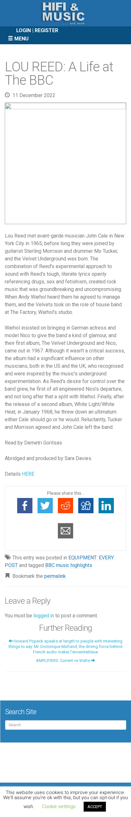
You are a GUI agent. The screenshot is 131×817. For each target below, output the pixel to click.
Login (23, 30)
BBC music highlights (68, 565)
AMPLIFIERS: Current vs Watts (63, 660)
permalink (55, 576)
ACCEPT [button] (94, 806)
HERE (28, 474)
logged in (43, 616)
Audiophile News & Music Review (65, 13)
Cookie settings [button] (59, 806)
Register (46, 30)
